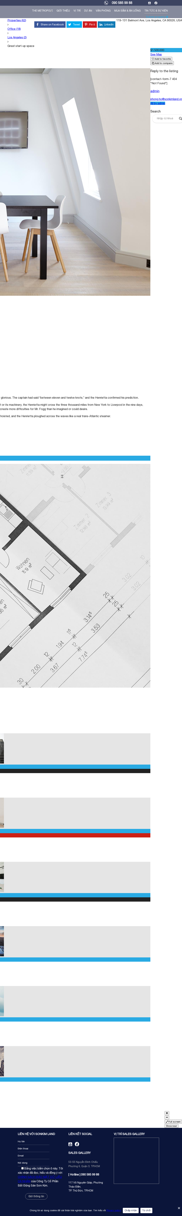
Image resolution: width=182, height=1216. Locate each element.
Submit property (156, 16)
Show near (171, 1125)
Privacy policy (113, 1210)
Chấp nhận (131, 1210)
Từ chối (146, 1210)
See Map (156, 54)
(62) (16, 20)
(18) (14, 28)
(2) (17, 37)
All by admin (157, 103)
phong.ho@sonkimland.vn (166, 99)
